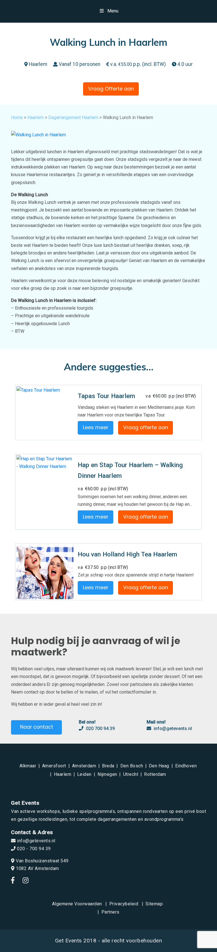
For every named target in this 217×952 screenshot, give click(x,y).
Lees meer (95, 427)
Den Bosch (131, 765)
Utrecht (130, 774)
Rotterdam (155, 774)
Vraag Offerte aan (111, 88)
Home (17, 117)
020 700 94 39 (100, 728)
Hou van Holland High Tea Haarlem (127, 554)
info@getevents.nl (172, 728)
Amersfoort (54, 765)
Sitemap (154, 903)
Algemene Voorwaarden (77, 903)
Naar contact (36, 727)
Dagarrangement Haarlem (73, 117)
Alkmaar (27, 765)
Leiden (84, 774)
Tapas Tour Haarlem (106, 396)
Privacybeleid (123, 903)
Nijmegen (107, 774)
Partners (110, 912)
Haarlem (35, 117)
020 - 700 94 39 (33, 848)
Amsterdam (84, 765)
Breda (108, 765)
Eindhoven (186, 765)
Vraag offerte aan (145, 427)
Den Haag (159, 765)
